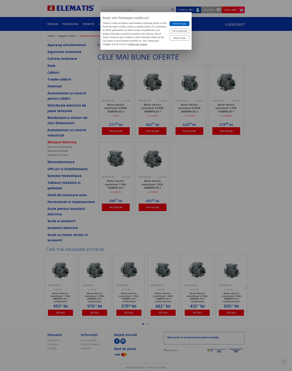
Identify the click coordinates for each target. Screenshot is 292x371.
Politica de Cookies (137, 44)
